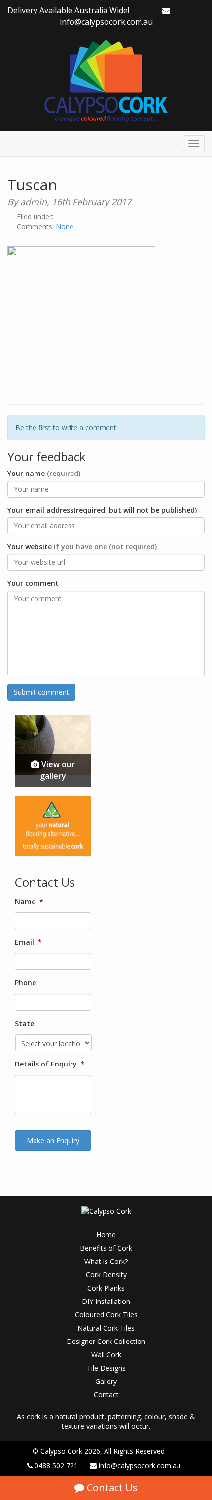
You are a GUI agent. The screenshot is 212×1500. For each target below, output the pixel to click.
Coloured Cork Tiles (106, 1314)
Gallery (106, 1381)
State (24, 1023)
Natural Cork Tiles (106, 1328)
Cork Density (106, 1274)
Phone (25, 982)
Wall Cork (106, 1354)
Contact (106, 1394)
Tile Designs (106, 1368)
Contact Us (111, 1487)
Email (28, 942)
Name (29, 901)
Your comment (33, 583)
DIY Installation (106, 1301)
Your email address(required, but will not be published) (102, 509)
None (64, 226)
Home (106, 1234)
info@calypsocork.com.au (106, 21)
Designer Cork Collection (106, 1341)
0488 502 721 (56, 1465)
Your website (82, 546)
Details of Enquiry (50, 1064)
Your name (43, 473)
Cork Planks (106, 1288)
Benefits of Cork (106, 1248)
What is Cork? (106, 1261)
